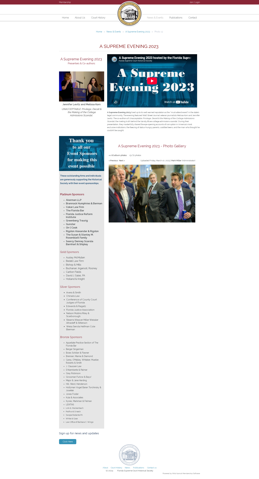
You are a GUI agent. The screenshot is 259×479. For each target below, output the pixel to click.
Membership (65, 2)
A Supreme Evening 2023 (137, 31)
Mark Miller (176, 160)
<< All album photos (118, 155)
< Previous (113, 160)
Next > (122, 160)
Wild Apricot (177, 473)
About (105, 468)
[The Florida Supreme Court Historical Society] (129, 14)
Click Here (68, 441)
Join (191, 2)
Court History (116, 468)
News (127, 468)
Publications (138, 468)
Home (99, 31)
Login (197, 2)
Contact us (151, 468)
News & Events (114, 31)
